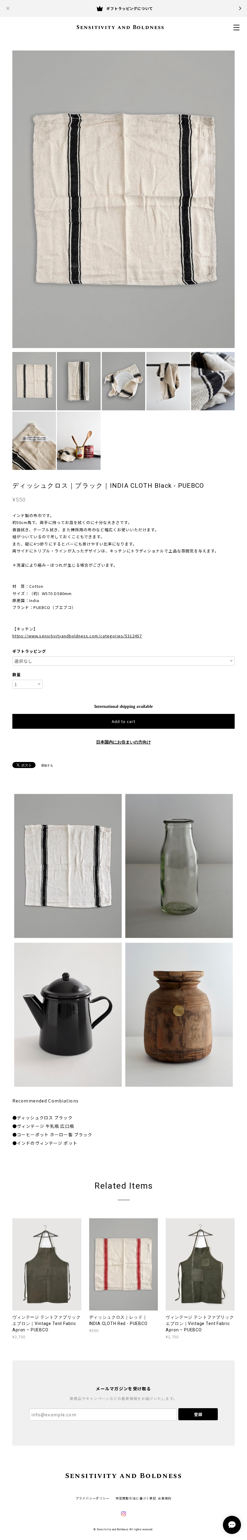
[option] (123, 199)
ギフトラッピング (29, 651)
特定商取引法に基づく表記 (136, 1498)
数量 (16, 674)
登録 (198, 1414)
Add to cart (123, 721)
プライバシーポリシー (93, 1498)
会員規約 (164, 1498)
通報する (47, 765)
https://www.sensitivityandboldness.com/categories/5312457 (77, 636)
